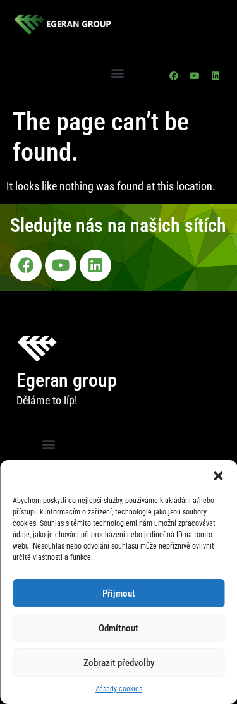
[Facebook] (174, 76)
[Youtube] (195, 76)
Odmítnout (118, 628)
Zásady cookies (118, 688)
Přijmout (118, 593)
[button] (218, 476)
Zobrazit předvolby (118, 663)
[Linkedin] (215, 76)
